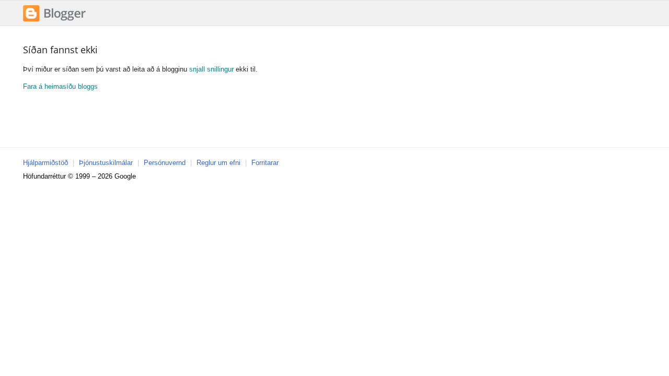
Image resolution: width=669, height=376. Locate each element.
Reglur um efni (218, 163)
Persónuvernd (165, 163)
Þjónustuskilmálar (106, 163)
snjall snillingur (211, 69)
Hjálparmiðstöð (45, 163)
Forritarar (265, 163)
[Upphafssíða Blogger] (54, 20)
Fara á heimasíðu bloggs (60, 86)
